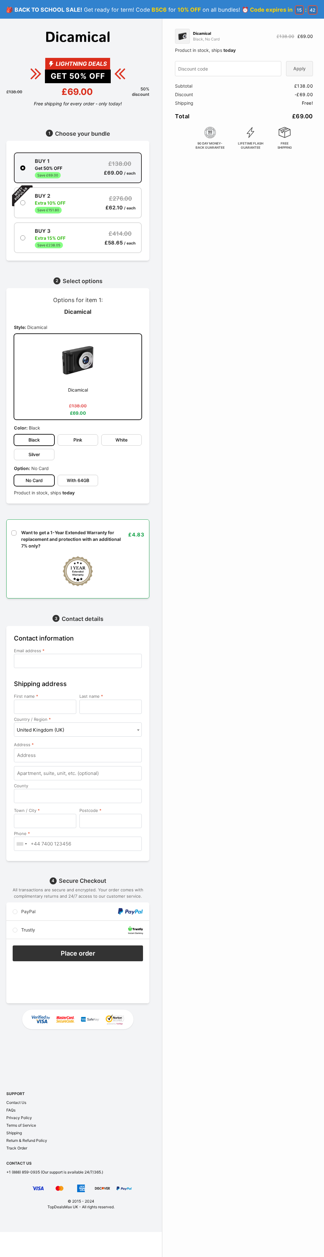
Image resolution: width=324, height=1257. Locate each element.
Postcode (90, 810)
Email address (29, 650)
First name (26, 696)
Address (24, 744)
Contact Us (16, 1102)
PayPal (27, 911)
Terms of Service (21, 1125)
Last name (91, 696)
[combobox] (78, 729)
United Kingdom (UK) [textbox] (40, 730)
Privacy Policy (19, 1117)
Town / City (27, 810)
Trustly (27, 929)
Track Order (16, 1148)
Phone (22, 833)
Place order (78, 953)
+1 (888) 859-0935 (23, 1172)
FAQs (11, 1110)
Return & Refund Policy (26, 1140)
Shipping (14, 1132)
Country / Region (32, 719)
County (21, 785)
